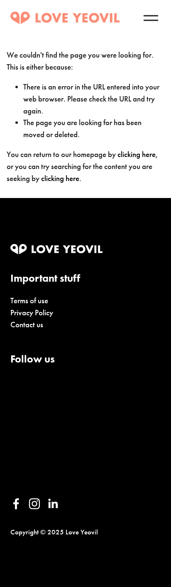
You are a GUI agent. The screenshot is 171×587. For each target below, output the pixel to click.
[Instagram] (34, 504)
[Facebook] (16, 504)
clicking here (136, 154)
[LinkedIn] (53, 504)
